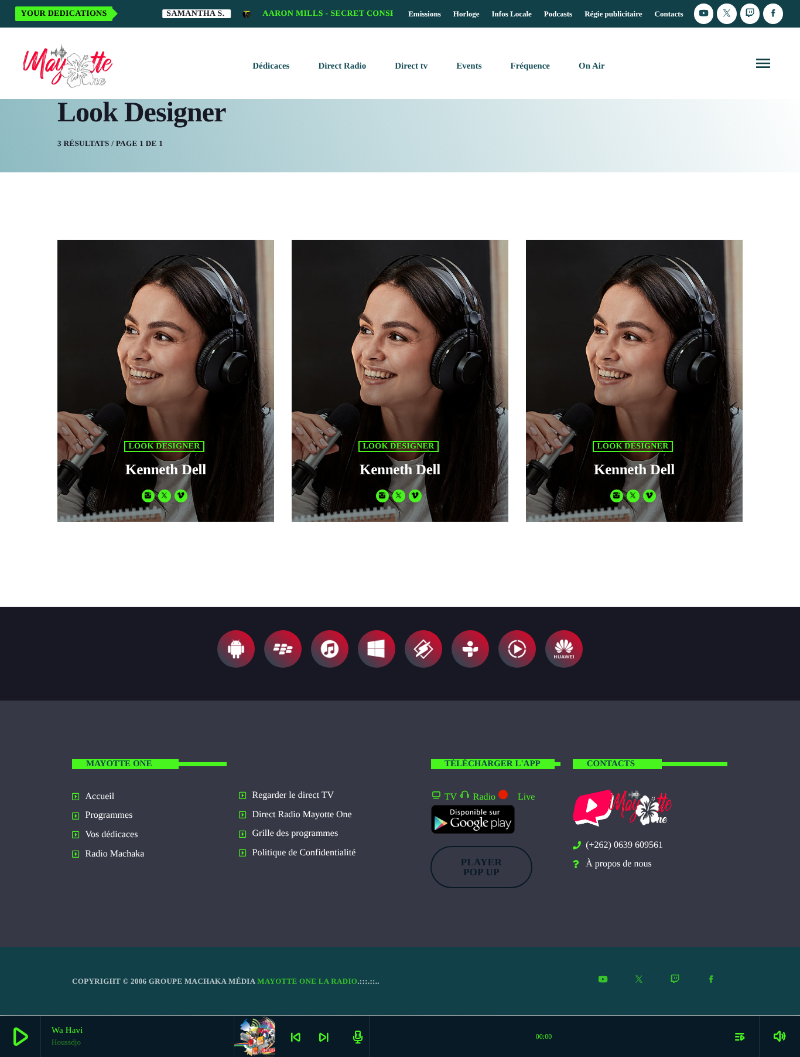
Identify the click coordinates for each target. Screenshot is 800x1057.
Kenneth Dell (165, 470)
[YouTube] (704, 14)
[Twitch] (750, 14)
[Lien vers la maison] (65, 63)
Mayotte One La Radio (307, 981)
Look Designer (164, 446)
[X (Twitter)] (727, 14)
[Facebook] (773, 14)
